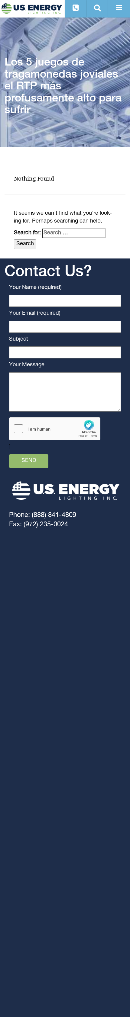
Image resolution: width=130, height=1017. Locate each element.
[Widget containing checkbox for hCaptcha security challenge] (54, 428)
